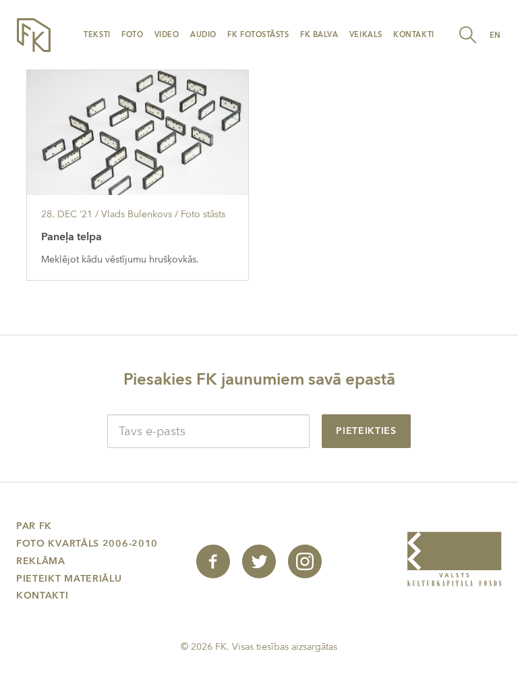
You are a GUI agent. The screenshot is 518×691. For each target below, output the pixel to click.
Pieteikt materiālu (69, 578)
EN (495, 35)
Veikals (365, 35)
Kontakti (413, 35)
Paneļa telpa (71, 236)
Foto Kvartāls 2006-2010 (87, 543)
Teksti (97, 35)
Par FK (34, 526)
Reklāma (40, 561)
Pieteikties (366, 430)
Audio (203, 35)
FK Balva (319, 35)
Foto (132, 35)
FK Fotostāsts (258, 35)
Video (166, 35)
